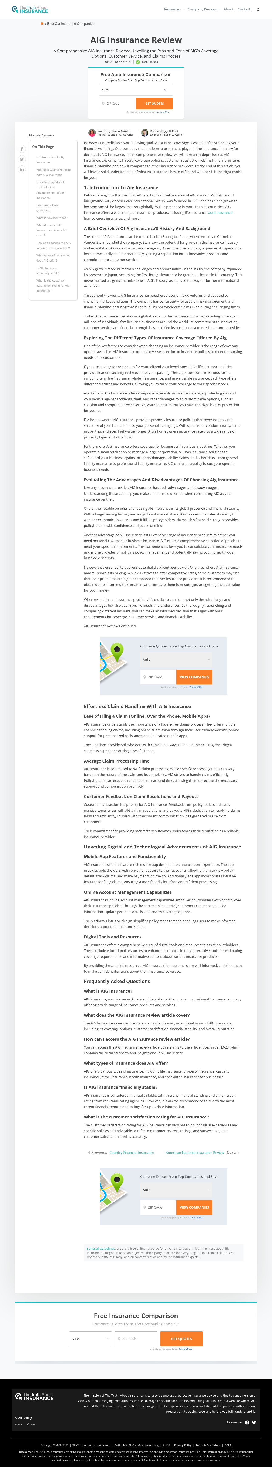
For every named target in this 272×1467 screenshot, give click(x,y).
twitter (254, 1422)
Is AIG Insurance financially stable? (48, 270)
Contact (244, 9)
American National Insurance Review (195, 1152)
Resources (172, 9)
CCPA (228, 1445)
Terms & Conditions (208, 1445)
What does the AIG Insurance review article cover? (52, 230)
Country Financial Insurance (131, 1152)
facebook (247, 1422)
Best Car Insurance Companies (70, 24)
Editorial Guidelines (101, 1248)
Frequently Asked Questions (48, 207)
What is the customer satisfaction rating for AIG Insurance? (53, 286)
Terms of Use (162, 111)
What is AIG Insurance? (52, 217)
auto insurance (220, 212)
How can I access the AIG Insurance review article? (53, 245)
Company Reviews (202, 9)
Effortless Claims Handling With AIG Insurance (54, 172)
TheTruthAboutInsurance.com (91, 1445)
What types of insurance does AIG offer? (52, 258)
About (229, 9)
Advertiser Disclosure (41, 135)
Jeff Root (172, 131)
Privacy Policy (183, 1445)
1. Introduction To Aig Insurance (50, 159)
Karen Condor (121, 131)
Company (23, 1417)
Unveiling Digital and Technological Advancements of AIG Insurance (50, 190)
